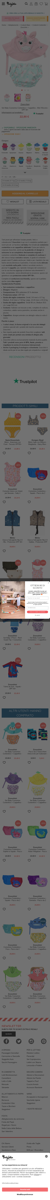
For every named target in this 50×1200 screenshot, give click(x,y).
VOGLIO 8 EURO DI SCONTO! (37, 611)
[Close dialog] (48, 583)
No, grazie (37, 615)
